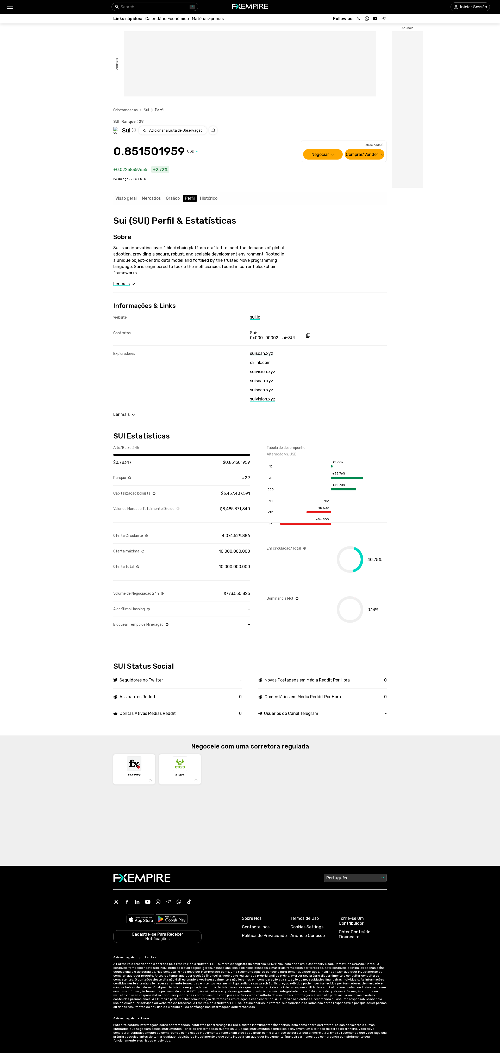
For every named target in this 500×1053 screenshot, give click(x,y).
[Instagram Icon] (158, 902)
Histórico (208, 198)
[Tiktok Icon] (189, 902)
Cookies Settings (306, 926)
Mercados (151, 198)
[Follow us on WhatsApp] (367, 18)
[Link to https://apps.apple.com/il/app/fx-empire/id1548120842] (141, 920)
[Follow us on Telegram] (383, 18)
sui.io (255, 317)
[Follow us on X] (358, 18)
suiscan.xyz (261, 353)
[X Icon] (116, 902)
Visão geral (126, 198)
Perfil (190, 198)
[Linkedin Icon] (137, 902)
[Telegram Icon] (168, 902)
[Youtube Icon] (148, 902)
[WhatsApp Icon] (179, 902)
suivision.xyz (262, 371)
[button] (9, 7)
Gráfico (173, 198)
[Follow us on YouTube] (375, 18)
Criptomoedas (125, 110)
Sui (146, 110)
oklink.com (260, 362)
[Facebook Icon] (127, 902)
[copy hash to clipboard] (308, 335)
